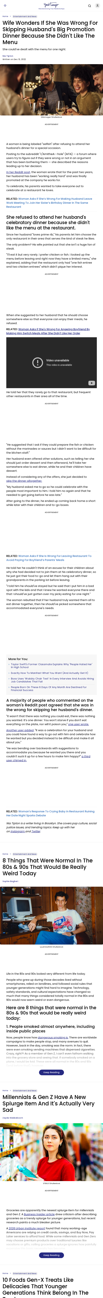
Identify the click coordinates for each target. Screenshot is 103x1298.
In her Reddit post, (18, 172)
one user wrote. (78, 724)
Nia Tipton (8, 56)
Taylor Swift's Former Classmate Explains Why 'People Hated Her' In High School (51, 666)
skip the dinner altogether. (24, 481)
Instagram (17, 831)
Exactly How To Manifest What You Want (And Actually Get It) (49, 673)
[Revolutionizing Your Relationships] (51, 5)
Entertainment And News (24, 16)
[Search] (89, 5)
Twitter (35, 831)
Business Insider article (39, 1214)
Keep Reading (51, 1072)
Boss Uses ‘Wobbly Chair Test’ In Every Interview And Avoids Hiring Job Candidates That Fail (52, 680)
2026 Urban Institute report (27, 1228)
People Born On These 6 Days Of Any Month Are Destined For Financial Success (49, 689)
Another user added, (20, 730)
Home (5, 16)
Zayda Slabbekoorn (13, 1118)
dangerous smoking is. (53, 1037)
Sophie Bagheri (10, 881)
